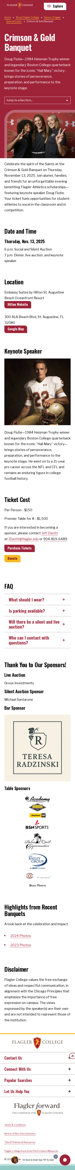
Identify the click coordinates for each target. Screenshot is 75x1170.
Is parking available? (27, 610)
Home (37, 1043)
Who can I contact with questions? (29, 640)
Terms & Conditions (15, 1124)
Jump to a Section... (19, 100)
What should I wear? (26, 599)
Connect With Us (17, 1069)
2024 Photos (20, 936)
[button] (65, 1159)
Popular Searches (18, 1080)
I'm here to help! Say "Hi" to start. (38, 1160)
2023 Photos (20, 945)
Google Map (16, 328)
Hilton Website (18, 304)
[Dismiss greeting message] (56, 1156)
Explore (58, 6)
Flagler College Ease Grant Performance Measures (31, 1151)
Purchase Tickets (19, 548)
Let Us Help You (16, 1091)
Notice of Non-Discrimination (20, 1133)
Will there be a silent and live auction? (34, 624)
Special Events (14, 21)
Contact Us (13, 1058)
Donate (12, 558)
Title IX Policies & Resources (19, 1142)
